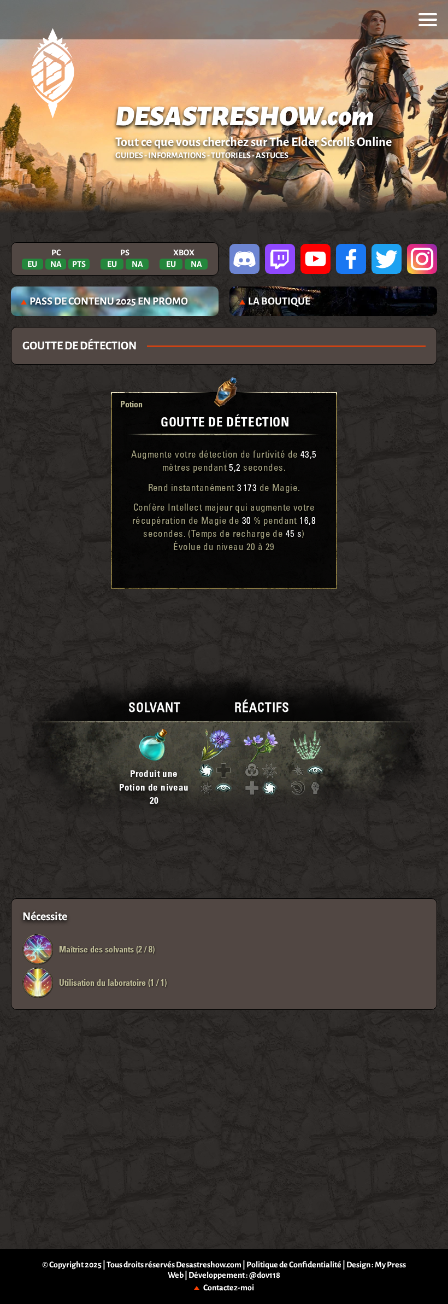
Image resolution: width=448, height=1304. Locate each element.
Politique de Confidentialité (293, 1264)
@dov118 (264, 1275)
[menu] (427, 19)
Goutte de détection (225, 421)
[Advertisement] (224, 624)
